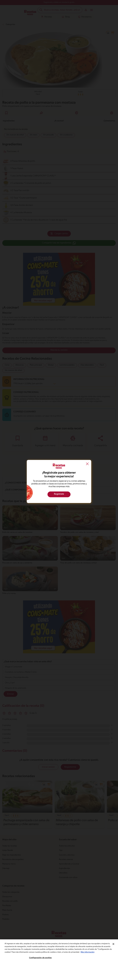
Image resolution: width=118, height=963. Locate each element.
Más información (87, 952)
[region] (59, 951)
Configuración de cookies (40, 958)
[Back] (87, 464)
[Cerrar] (113, 944)
